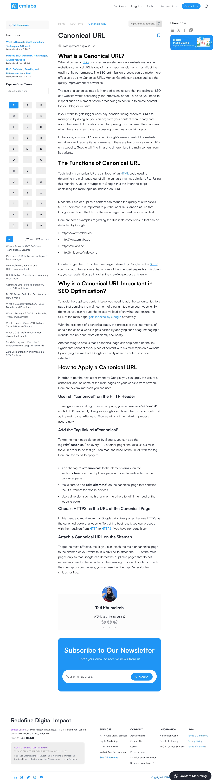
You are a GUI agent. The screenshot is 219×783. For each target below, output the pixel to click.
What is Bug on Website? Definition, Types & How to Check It (25, 324)
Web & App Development (113, 751)
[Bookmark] (159, 35)
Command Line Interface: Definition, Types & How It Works (25, 286)
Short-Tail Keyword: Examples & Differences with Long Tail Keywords (25, 344)
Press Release (137, 751)
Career (133, 746)
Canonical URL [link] (97, 23)
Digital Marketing (109, 741)
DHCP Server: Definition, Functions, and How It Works (27, 296)
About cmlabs (137, 735)
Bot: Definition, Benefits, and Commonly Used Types (27, 277)
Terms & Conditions (198, 735)
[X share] (179, 30)
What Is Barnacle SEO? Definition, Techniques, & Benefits (24, 248)
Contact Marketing (193, 776)
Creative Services (109, 746)
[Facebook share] (185, 30)
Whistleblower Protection (143, 757)
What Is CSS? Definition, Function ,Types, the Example (24, 334)
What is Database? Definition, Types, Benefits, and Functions (25, 305)
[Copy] (159, 24)
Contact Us (136, 741)
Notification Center (169, 735)
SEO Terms (76, 23)
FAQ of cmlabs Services (172, 746)
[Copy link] (191, 30)
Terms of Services (197, 746)
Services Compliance (141, 762)
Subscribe (142, 677)
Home (61, 23)
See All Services (109, 757)
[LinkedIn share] (172, 30)
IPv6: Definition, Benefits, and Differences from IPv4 (21, 267)
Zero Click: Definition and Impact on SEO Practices (25, 353)
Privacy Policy (195, 741)
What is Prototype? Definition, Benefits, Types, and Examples (26, 315)
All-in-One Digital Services (113, 735)
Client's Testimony (169, 741)
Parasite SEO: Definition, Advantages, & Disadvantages (26, 257)
